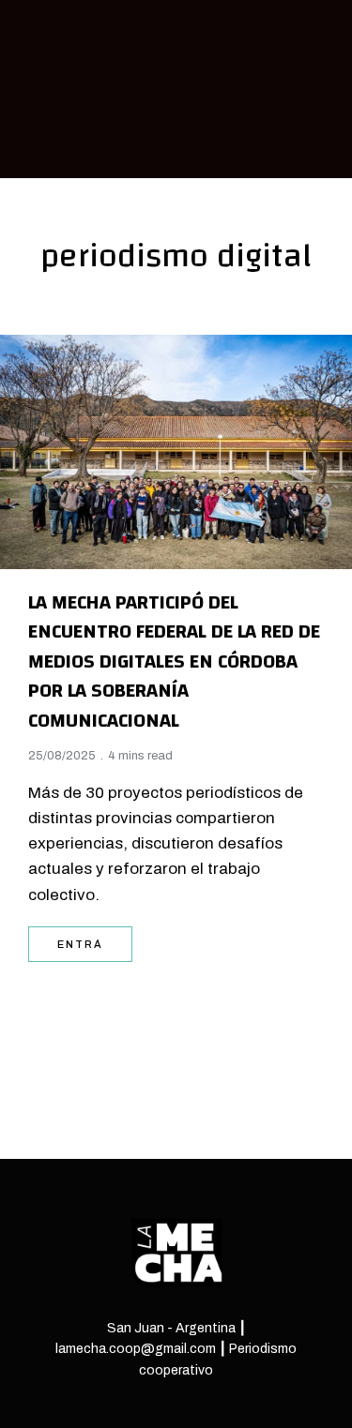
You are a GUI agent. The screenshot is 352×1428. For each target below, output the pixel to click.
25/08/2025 (62, 755)
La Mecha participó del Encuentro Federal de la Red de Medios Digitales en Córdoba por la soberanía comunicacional (174, 661)
